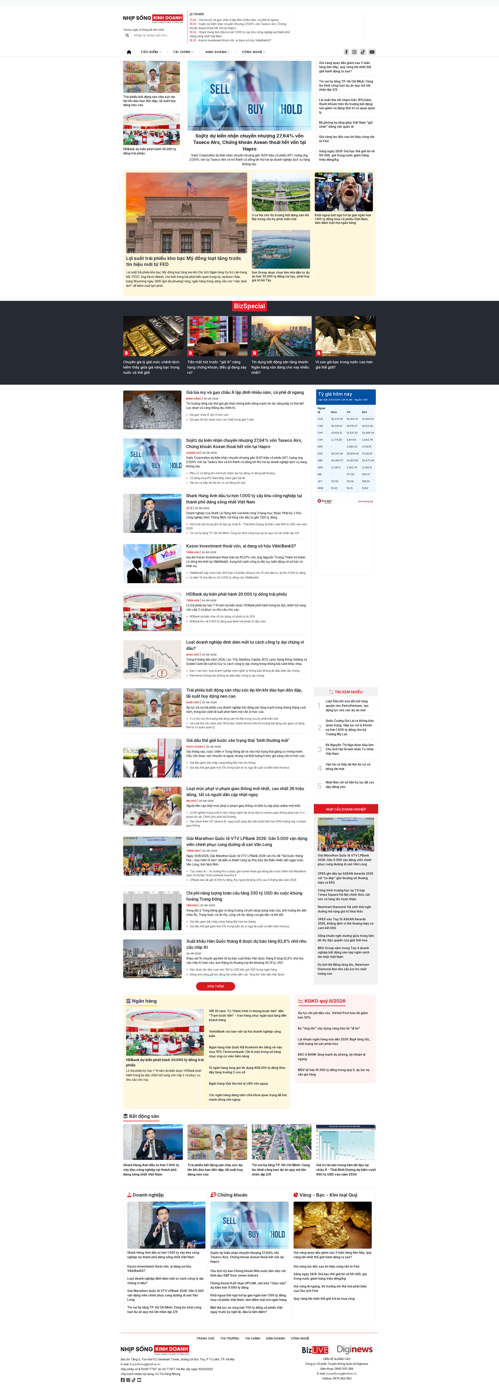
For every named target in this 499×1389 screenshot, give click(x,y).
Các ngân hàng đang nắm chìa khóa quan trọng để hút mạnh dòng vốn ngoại (248, 1097)
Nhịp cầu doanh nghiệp (346, 809)
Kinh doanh (217, 52)
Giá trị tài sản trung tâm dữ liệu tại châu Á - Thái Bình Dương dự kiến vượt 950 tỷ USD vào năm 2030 (246, 526)
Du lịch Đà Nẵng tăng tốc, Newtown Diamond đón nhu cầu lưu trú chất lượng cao (343, 969)
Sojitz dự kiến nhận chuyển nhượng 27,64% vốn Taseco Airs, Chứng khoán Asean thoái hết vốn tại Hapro (249, 142)
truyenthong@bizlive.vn (145, 1364)
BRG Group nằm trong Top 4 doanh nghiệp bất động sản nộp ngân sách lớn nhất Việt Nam (343, 952)
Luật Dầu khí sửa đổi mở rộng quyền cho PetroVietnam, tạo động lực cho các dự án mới (347, 705)
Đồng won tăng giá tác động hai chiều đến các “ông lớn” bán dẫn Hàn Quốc (237, 974)
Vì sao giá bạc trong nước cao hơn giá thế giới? (344, 364)
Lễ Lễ (189, 508)
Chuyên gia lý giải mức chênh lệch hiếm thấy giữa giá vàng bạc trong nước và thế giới (151, 367)
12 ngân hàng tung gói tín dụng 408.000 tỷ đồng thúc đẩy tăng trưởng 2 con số (247, 1070)
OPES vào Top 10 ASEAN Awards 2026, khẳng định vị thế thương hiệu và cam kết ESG (345, 923)
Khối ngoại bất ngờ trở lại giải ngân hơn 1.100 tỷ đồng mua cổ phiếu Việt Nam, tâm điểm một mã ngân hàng (343, 219)
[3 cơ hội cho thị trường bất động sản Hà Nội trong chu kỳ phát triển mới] (281, 192)
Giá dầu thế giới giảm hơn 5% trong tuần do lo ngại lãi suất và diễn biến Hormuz (239, 767)
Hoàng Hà (193, 452)
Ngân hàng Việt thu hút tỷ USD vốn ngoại (238, 1083)
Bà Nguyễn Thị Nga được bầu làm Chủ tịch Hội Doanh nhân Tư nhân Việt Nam (350, 749)
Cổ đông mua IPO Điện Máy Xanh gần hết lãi (217, 478)
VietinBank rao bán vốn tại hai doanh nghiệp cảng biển (245, 1034)
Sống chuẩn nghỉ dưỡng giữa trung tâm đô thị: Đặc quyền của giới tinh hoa (346, 938)
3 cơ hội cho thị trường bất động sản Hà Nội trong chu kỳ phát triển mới (280, 217)
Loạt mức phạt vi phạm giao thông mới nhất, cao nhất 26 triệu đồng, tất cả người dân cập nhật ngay (245, 791)
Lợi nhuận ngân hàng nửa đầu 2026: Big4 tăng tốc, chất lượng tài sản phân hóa (334, 1041)
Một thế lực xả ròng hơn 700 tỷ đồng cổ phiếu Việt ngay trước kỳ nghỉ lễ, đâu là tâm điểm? (246, 1310)
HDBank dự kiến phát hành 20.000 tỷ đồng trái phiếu (149, 151)
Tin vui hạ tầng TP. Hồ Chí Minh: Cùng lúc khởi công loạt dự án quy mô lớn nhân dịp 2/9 (346, 86)
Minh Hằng (194, 398)
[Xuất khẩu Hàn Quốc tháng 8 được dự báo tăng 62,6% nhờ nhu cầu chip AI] (152, 958)
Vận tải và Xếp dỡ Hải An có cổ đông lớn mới (217, 482)
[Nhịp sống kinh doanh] (155, 1350)
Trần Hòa (193, 552)
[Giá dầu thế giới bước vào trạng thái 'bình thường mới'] (152, 758)
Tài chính (182, 52)
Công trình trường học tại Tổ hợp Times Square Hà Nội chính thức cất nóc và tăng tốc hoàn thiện (344, 894)
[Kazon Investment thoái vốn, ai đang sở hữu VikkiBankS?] (152, 563)
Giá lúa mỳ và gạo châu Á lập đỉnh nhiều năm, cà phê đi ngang (239, 19)
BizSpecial (249, 306)
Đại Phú (191, 800)
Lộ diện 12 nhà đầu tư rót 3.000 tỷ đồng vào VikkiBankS (224, 577)
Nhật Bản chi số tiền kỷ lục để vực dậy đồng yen (350, 784)
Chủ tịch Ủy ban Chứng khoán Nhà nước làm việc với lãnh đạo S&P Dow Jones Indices (248, 1273)
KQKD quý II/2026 (324, 1001)
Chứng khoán (232, 1195)
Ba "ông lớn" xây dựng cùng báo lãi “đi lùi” (329, 1028)
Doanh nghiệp (147, 1195)
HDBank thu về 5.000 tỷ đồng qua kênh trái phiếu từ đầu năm (227, 621)
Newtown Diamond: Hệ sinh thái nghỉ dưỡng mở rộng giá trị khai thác (344, 909)
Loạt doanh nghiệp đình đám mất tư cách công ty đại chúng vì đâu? (245, 645)
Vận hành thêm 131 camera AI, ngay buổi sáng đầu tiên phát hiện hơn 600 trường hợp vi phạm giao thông (246, 823)
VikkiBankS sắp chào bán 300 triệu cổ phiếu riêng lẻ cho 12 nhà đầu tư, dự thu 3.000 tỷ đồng (247, 572)
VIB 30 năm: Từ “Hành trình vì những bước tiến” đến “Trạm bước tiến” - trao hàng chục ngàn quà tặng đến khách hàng (248, 1015)
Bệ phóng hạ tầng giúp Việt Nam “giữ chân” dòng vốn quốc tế (346, 124)
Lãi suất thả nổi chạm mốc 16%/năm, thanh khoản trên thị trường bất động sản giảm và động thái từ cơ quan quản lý (347, 106)
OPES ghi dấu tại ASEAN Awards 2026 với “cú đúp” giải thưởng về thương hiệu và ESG (345, 878)
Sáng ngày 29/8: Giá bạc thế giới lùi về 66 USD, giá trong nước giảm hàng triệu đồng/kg (347, 155)
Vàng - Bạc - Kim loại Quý (327, 1195)
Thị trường (229, 1338)
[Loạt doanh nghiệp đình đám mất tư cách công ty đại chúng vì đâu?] (152, 659)
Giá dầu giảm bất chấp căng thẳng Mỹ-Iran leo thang (222, 762)
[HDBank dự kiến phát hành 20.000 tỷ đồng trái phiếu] (151, 129)
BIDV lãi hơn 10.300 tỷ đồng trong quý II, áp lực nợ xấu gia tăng (333, 1072)
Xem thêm (215, 986)
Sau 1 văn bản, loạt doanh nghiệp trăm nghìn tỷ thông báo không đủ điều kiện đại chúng (244, 670)
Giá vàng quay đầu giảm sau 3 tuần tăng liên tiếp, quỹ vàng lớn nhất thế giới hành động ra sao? (345, 67)
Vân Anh (192, 905)
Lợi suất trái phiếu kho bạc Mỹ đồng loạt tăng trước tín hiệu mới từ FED (183, 261)
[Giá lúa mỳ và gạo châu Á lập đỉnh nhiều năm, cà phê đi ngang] (152, 410)
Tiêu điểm (150, 52)
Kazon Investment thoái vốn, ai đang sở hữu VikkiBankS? (235, 40)
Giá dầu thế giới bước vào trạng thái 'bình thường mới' (237, 740)
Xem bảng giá (365, 501)
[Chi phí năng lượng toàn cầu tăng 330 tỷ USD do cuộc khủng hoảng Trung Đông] (152, 910)
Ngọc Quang (195, 746)
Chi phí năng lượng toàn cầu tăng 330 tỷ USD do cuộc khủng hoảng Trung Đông (244, 896)
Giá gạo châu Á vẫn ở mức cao (208, 414)
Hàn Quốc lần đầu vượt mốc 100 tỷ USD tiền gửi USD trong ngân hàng (233, 969)
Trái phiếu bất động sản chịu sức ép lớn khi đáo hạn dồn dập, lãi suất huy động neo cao (149, 101)
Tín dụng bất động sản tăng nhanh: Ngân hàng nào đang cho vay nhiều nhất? (280, 367)
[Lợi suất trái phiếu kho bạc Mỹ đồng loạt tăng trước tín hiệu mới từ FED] (186, 213)
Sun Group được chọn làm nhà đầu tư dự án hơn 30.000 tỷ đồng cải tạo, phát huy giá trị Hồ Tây (281, 276)
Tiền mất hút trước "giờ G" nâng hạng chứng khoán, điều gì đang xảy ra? (216, 367)
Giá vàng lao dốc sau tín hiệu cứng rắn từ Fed (346, 139)
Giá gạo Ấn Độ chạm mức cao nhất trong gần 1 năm (221, 419)
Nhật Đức (193, 654)
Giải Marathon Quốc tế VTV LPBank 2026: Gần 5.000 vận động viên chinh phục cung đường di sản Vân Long (246, 841)
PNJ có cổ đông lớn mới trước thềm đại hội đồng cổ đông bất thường (232, 473)
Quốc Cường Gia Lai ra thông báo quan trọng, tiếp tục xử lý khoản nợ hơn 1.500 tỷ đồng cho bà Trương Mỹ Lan (350, 727)
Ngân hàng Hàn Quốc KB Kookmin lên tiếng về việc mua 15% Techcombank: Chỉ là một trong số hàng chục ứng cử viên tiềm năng (245, 1051)
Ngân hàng (144, 1001)
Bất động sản (143, 1116)
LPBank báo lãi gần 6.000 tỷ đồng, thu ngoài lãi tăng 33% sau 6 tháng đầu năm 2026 (242, 879)
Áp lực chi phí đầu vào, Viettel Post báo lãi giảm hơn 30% (333, 1015)
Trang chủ (205, 1338)
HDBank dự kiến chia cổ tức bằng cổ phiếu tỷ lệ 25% (222, 616)
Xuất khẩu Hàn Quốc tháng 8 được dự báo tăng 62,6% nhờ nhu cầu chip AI (246, 944)
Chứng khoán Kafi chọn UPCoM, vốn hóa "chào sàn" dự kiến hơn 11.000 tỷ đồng (248, 1285)
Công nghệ (252, 52)
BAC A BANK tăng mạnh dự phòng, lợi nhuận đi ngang (331, 1057)
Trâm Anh (193, 850)
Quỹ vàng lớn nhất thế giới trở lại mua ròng (324, 1298)
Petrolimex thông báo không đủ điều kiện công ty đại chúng (226, 675)
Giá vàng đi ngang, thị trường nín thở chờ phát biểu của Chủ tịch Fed (330, 1288)
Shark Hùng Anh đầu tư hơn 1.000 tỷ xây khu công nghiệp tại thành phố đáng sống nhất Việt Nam (244, 498)
